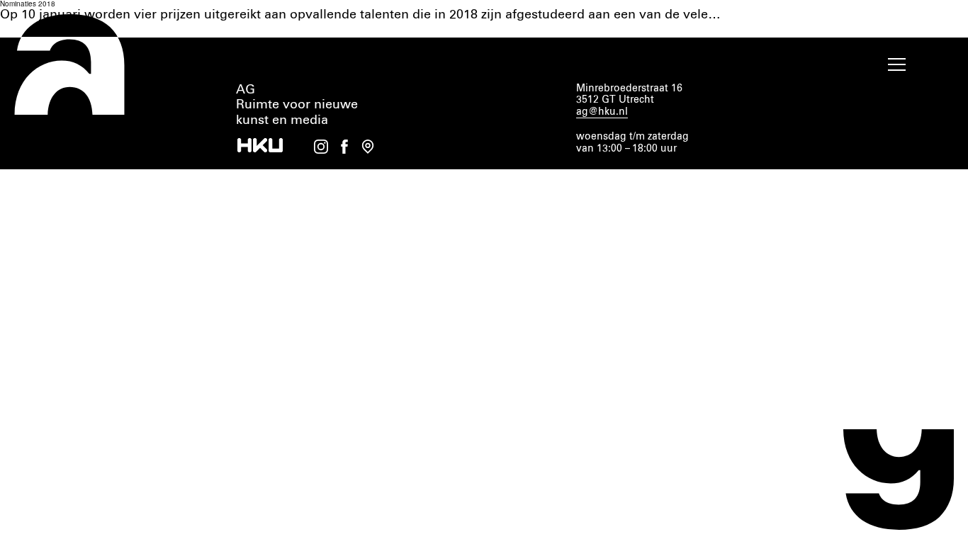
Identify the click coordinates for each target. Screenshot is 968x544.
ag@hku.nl (602, 112)
